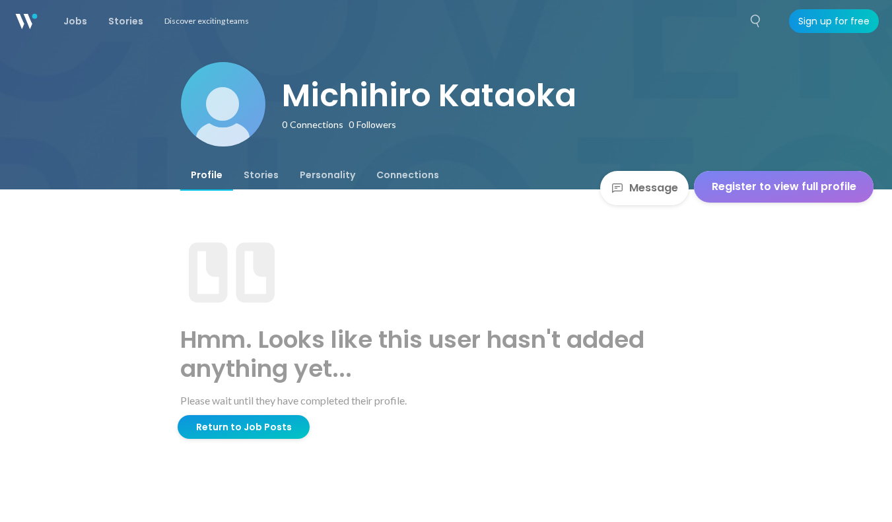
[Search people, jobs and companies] (756, 21)
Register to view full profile (784, 186)
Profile (207, 174)
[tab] (206, 175)
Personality (327, 174)
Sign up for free (834, 21)
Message (653, 187)
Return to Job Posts (244, 427)
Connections (407, 174)
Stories (261, 174)
